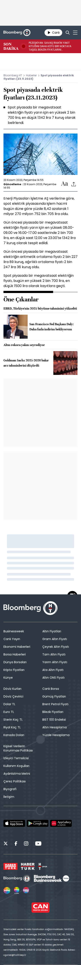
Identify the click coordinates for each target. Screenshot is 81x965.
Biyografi (9, 789)
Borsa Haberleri (14, 654)
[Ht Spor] (42, 866)
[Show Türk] (16, 890)
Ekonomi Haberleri (16, 647)
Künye (8, 677)
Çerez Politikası (14, 781)
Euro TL (8, 712)
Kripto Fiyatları (13, 670)
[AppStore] (14, 823)
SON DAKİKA (10, 46)
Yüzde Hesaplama (56, 735)
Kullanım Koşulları (16, 766)
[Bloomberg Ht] (16, 878)
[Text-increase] (64, 183)
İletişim (8, 797)
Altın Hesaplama (54, 727)
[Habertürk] (10, 866)
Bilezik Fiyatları (52, 712)
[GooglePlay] (37, 823)
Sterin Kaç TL (13, 719)
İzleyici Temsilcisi (16, 758)
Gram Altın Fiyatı (54, 639)
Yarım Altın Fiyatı (54, 662)
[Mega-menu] (75, 33)
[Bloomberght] (16, 32)
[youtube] (38, 844)
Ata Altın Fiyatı (53, 670)
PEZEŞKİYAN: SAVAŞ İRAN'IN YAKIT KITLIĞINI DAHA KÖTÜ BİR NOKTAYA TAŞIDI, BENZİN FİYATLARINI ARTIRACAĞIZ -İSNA (50, 46)
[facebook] (16, 844)
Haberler (31, 75)
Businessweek (13, 631)
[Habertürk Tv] (28, 866)
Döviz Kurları (12, 689)
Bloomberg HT (12, 75)
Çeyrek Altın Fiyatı (55, 647)
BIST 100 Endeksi (54, 719)
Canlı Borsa (50, 689)
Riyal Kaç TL (12, 727)
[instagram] (26, 844)
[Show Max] (26, 890)
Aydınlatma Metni (16, 773)
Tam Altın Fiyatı (53, 654)
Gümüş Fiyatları (54, 696)
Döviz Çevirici (13, 696)
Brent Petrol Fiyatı (55, 704)
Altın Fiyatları (51, 631)
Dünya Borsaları (15, 662)
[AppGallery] (61, 823)
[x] (5, 844)
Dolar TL (9, 704)
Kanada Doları (13, 735)
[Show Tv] (6, 890)
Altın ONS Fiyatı (53, 677)
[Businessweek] (51, 878)
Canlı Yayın (11, 639)
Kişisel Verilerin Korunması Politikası (18, 748)
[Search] (68, 33)
